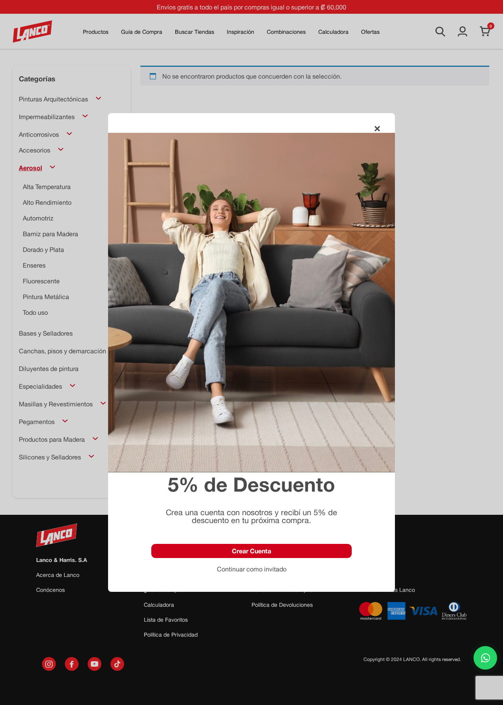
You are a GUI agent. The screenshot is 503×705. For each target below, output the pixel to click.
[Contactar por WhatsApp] (485, 658)
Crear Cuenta (251, 550)
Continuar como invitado (251, 569)
